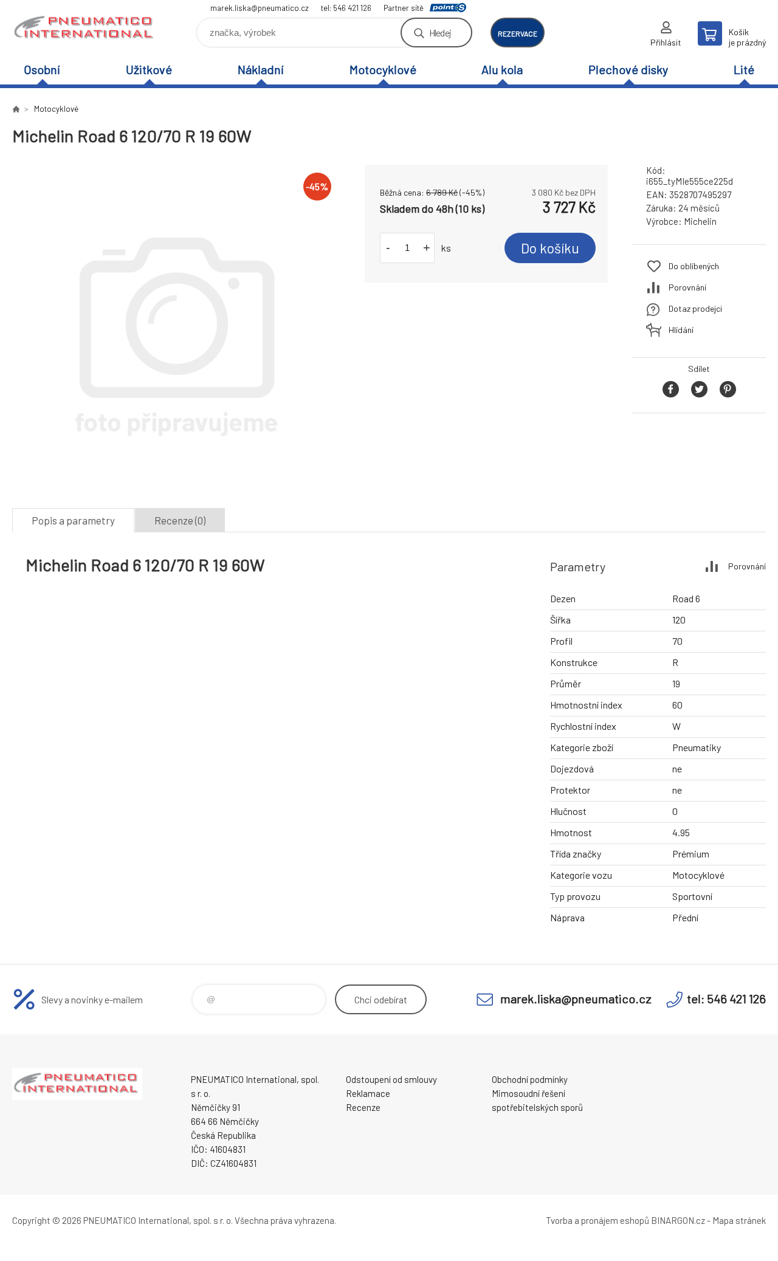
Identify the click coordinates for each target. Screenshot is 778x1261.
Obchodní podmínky (530, 1079)
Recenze (363, 1107)
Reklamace (368, 1093)
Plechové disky (628, 69)
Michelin (700, 221)
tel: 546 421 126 (346, 8)
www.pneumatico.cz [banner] (85, 28)
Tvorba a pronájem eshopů (597, 1220)
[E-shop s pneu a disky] (15, 108)
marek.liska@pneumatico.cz (259, 8)
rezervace (517, 33)
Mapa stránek (739, 1220)
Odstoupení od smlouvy (391, 1079)
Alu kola (502, 69)
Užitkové (149, 69)
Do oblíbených (694, 266)
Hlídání (681, 330)
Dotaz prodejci (695, 308)
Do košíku (550, 247)
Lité (744, 69)
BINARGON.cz (678, 1220)
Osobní (42, 69)
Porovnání (687, 287)
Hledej (440, 32)
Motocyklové (382, 69)
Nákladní (261, 69)
